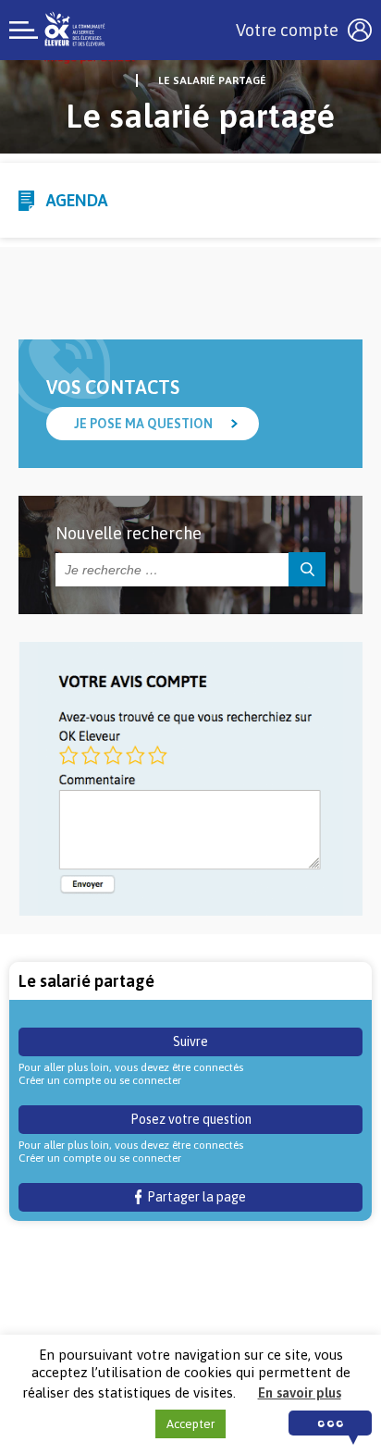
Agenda (76, 200)
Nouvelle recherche (128, 533)
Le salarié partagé (212, 80)
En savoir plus (299, 1392)
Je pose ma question (143, 423)
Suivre (190, 1041)
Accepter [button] (190, 1424)
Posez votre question (191, 1119)
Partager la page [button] (193, 1196)
